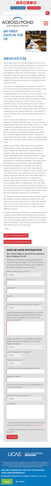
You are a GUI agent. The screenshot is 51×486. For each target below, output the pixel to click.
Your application (18, 8)
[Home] (17, 21)
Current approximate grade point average (23, 368)
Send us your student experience (17, 242)
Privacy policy (36, 425)
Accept (7, 481)
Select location (33, 8)
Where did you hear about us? (18, 395)
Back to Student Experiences (16, 235)
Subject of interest (13, 376)
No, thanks (20, 481)
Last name (11, 288)
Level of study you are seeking (18, 352)
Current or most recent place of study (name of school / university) (25, 386)
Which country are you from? (18, 271)
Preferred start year (14, 360)
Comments (11, 403)
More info (42, 476)
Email (9, 296)
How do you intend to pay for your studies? (23, 304)
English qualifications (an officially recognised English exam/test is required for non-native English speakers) (24, 341)
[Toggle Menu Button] (46, 23)
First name (11, 280)
